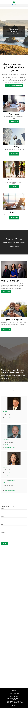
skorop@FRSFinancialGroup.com (10, 475)
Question (3, 532)
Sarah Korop (6, 467)
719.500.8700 (15, 692)
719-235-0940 (8, 488)
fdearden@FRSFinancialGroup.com (10, 420)
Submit (5, 543)
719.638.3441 (8, 417)
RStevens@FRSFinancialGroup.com (14, 702)
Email (2, 516)
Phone (2, 524)
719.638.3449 (8, 444)
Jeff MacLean (6, 482)
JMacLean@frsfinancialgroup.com (10, 490)
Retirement (14, 706)
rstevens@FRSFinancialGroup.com (10, 447)
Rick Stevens (6, 439)
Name (2, 508)
